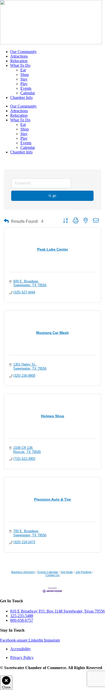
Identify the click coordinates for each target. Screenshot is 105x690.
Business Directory (23, 572)
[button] (6, 221)
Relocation (19, 61)
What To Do (20, 65)
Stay (24, 79)
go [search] (54, 196)
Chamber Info (21, 97)
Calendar (27, 93)
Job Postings (83, 572)
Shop (24, 74)
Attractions (19, 56)
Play (24, 84)
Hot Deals (67, 572)
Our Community (23, 51)
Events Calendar (47, 572)
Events (25, 88)
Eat (23, 70)
